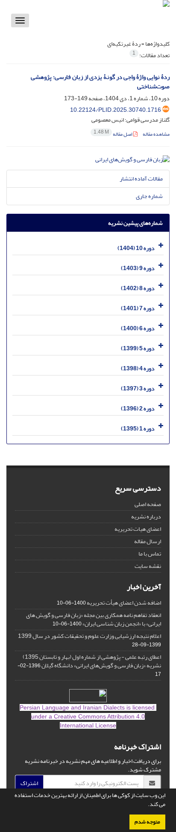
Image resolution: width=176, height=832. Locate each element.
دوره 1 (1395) (138, 428)
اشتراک (29, 783)
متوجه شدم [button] (147, 822)
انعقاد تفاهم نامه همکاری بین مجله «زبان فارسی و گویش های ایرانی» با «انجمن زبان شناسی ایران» (93, 619)
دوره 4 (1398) (138, 368)
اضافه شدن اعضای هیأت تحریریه (124, 602)
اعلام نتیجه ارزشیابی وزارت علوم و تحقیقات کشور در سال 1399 (89, 636)
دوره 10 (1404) (136, 248)
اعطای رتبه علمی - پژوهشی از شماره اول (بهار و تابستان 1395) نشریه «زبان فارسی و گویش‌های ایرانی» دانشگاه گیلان (92, 661)
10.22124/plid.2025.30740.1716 (115, 110)
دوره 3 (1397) (138, 388)
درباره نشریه (146, 516)
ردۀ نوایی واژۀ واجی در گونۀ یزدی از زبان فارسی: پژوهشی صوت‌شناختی (100, 82)
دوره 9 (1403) (138, 268)
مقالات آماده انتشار (141, 178)
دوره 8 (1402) (138, 288)
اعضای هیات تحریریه (137, 529)
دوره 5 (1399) (138, 348)
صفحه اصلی (148, 504)
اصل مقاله (113, 134)
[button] (145, 805)
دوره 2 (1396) (138, 408)
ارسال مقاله (147, 541)
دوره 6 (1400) (138, 328)
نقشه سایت (148, 566)
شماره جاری (149, 196)
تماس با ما (149, 553)
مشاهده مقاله (156, 134)
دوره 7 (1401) (138, 308)
